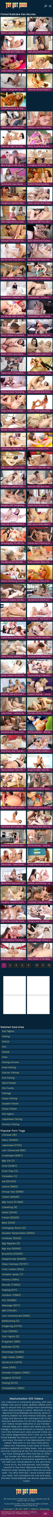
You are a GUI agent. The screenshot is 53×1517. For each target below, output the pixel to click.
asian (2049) (9, 1212)
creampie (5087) (12, 1155)
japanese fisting (12, 1119)
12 (49, 965)
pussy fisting (9, 1098)
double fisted (10, 1103)
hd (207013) (9, 1181)
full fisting (8, 1077)
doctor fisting (10, 1072)
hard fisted (9, 1083)
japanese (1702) (12, 1145)
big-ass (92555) (11, 1248)
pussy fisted (9, 1108)
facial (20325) (10, 1217)
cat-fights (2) (10, 1336)
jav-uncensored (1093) (16, 1315)
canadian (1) (9, 1176)
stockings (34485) (13, 1352)
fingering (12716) (12, 1326)
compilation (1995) (13, 1388)
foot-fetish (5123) (13, 1269)
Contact (8, 1509)
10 (37, 965)
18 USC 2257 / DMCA (26, 1509)
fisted (5, 1051)
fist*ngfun (8, 1031)
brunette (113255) (12, 1253)
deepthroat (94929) (14, 1258)
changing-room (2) (14, 1227)
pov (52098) (9, 1300)
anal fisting (9, 1067)
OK (45, 1514)
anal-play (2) (10, 1171)
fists (4, 1057)
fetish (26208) (10, 1196)
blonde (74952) (11, 1284)
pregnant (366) (11, 1341)
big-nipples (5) (11, 1243)
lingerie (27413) (11, 1377)
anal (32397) (9, 1165)
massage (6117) (11, 1305)
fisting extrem (10, 1062)
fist (4, 1046)
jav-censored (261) (14, 1150)
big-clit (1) (8, 1160)
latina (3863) (10, 1186)
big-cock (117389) (12, 1202)
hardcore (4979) (12, 1362)
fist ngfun (8, 1114)
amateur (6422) (11, 1238)
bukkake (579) (10, 1346)
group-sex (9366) (13, 1191)
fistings (6, 1093)
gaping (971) (9, 1290)
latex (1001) (9, 1367)
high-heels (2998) (13, 1357)
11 (43, 965)
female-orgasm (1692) (16, 1372)
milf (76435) (9, 1310)
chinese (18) (9, 1134)
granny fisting (10, 1124)
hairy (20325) (10, 1140)
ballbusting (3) (11, 1321)
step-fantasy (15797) (15, 1264)
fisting (6, 1036)
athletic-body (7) (12, 1274)
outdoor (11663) (11, 1295)
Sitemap (45, 1509)
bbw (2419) (8, 1222)
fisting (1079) (10, 1383)
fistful (5, 1041)
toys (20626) (10, 1331)
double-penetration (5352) (18, 1233)
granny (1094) (10, 1279)
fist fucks (8, 1088)
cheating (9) (9, 1207)
